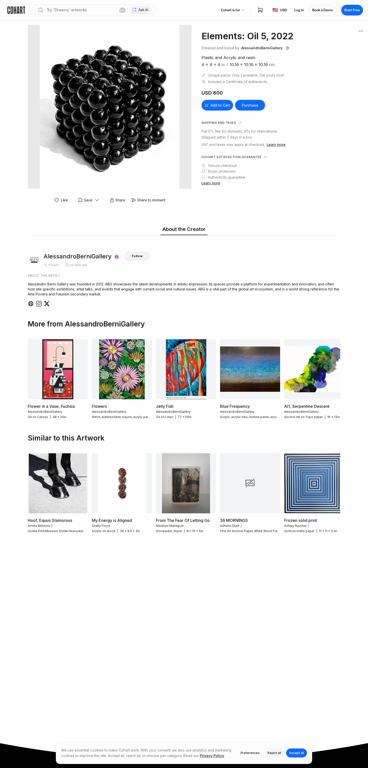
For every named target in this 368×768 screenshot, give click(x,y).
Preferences (250, 753)
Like (64, 200)
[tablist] (184, 229)
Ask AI (143, 10)
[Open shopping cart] (260, 10)
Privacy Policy (212, 755)
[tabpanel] (184, 272)
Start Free (352, 10)
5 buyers (54, 264)
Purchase (250, 105)
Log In (299, 10)
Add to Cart (220, 105)
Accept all (296, 753)
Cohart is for (230, 10)
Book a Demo (322, 10)
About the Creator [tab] (184, 229)
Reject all (274, 753)
